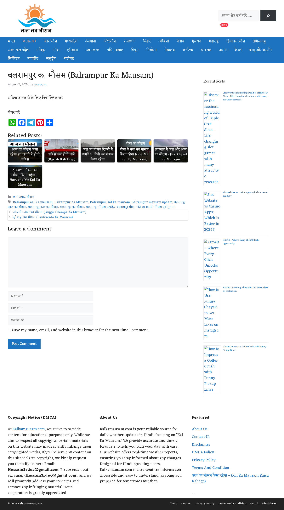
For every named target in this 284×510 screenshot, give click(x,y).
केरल (238, 50)
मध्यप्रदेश (71, 41)
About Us (199, 429)
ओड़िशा (163, 41)
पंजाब (180, 41)
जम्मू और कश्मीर (260, 50)
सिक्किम (14, 58)
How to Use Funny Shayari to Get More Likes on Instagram (245, 289)
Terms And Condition (210, 467)
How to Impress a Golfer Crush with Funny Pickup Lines (244, 348)
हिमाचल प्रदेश (235, 41)
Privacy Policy (204, 460)
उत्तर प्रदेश (50, 41)
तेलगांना (90, 41)
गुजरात (196, 41)
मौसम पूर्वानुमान (164, 207)
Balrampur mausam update (152, 202)
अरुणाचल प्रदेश (18, 50)
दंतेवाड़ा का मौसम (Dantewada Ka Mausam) (43, 217)
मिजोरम (151, 50)
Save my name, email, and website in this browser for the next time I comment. (80, 330)
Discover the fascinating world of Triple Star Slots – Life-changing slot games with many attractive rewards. (245, 96)
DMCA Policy (203, 452)
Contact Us (201, 437)
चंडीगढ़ (69, 58)
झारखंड (206, 50)
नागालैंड (32, 58)
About (174, 503)
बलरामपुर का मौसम (72, 207)
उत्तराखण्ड (92, 50)
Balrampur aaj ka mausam (33, 202)
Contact (186, 503)
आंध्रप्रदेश (110, 41)
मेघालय (169, 50)
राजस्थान (129, 41)
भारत (11, 41)
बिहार (147, 41)
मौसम (30, 197)
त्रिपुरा (135, 50)
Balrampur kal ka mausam (110, 202)
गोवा (56, 50)
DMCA (254, 503)
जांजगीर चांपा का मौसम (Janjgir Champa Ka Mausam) (49, 212)
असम (223, 50)
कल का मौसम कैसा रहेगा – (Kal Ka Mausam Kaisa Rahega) (230, 478)
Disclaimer (201, 444)
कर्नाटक (187, 50)
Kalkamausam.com (29, 429)
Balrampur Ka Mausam (71, 202)
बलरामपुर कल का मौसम (43, 207)
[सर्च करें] (268, 15)
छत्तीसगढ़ (29, 41)
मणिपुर (40, 50)
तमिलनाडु (259, 41)
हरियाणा (72, 50)
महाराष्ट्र (214, 41)
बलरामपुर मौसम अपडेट (100, 207)
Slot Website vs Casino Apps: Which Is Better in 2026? (245, 194)
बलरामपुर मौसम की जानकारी (134, 207)
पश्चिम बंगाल (115, 50)
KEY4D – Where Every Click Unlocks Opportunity (241, 242)
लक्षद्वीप (51, 58)
